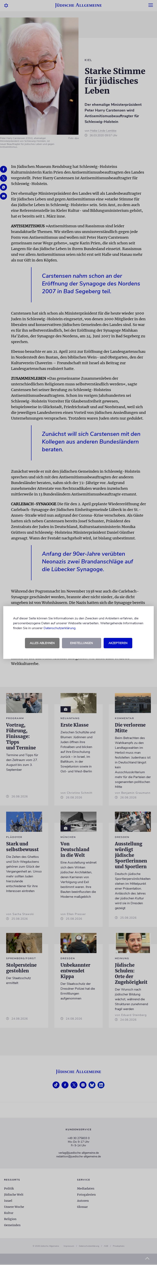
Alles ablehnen (42, 643)
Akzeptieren (118, 643)
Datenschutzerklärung (59, 628)
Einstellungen (81, 643)
